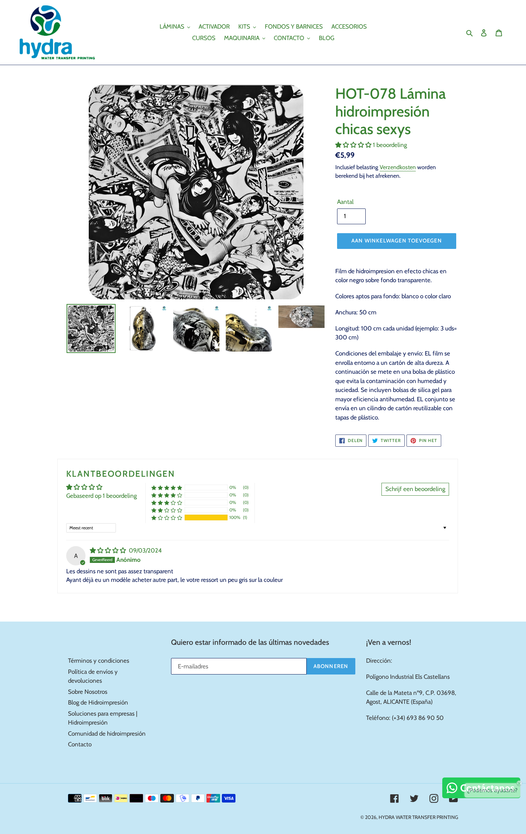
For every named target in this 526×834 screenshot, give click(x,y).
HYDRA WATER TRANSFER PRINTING (418, 817)
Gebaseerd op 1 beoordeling (101, 495)
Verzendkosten (398, 167)
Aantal (345, 201)
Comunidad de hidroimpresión (107, 733)
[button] (354, 144)
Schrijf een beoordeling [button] (415, 488)
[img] (108, 550)
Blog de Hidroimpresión (98, 702)
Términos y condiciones (98, 660)
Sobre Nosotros (87, 691)
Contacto (80, 744)
